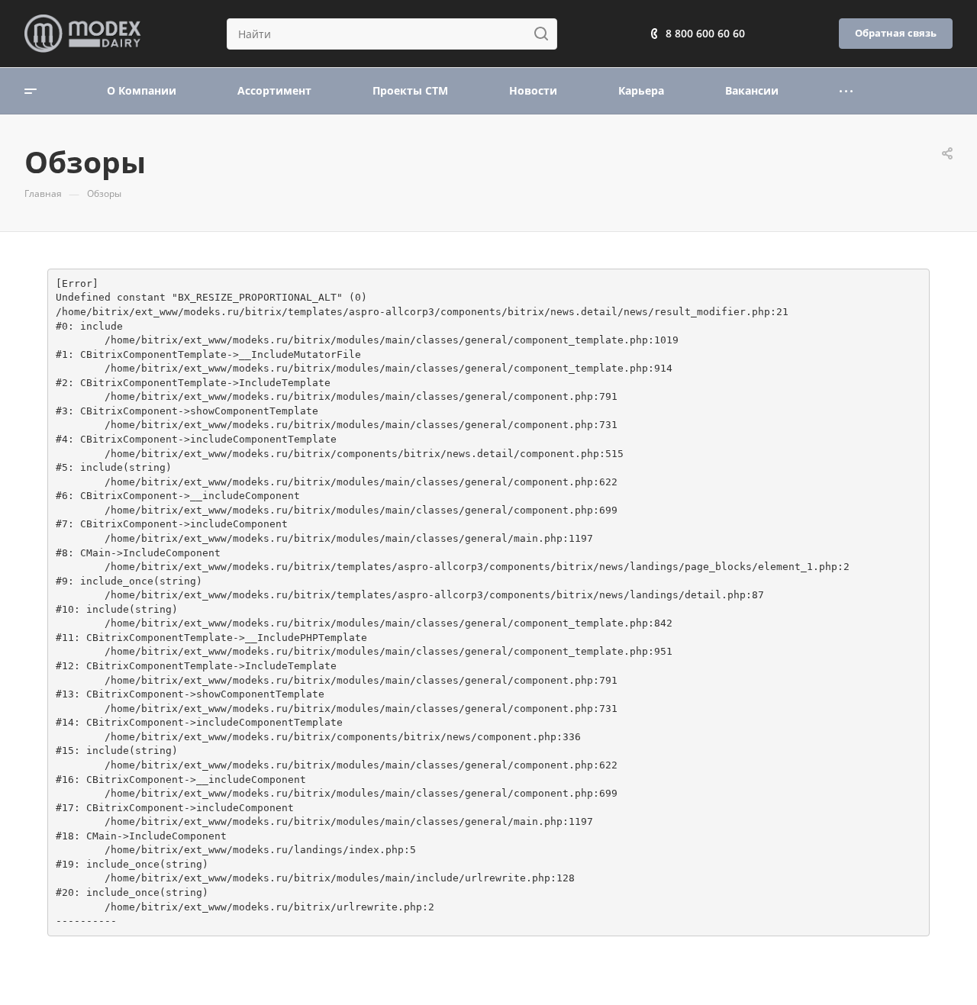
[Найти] (545, 34)
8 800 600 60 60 (705, 33)
